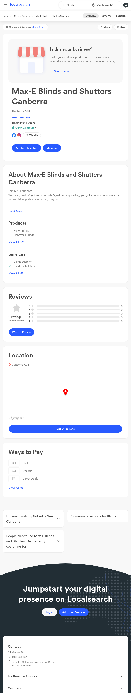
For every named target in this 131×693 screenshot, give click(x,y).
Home (5, 16)
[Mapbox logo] (16, 418)
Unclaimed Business (27, 26)
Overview (91, 15)
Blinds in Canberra (22, 16)
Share (107, 26)
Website (33, 135)
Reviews (106, 15)
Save (123, 26)
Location (121, 15)
